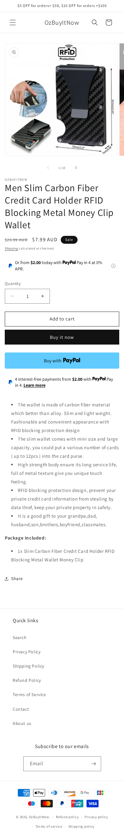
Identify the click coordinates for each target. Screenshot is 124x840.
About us (22, 723)
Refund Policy (27, 680)
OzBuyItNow (39, 817)
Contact (21, 709)
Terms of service (49, 826)
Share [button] (17, 578)
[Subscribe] (94, 763)
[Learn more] (113, 266)
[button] (13, 22)
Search (20, 637)
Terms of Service (29, 694)
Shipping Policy (28, 666)
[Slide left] (48, 168)
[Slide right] (76, 168)
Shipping (11, 248)
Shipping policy (81, 826)
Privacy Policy (26, 652)
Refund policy (67, 817)
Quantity (13, 283)
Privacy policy (96, 817)
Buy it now (62, 337)
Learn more (34, 385)
